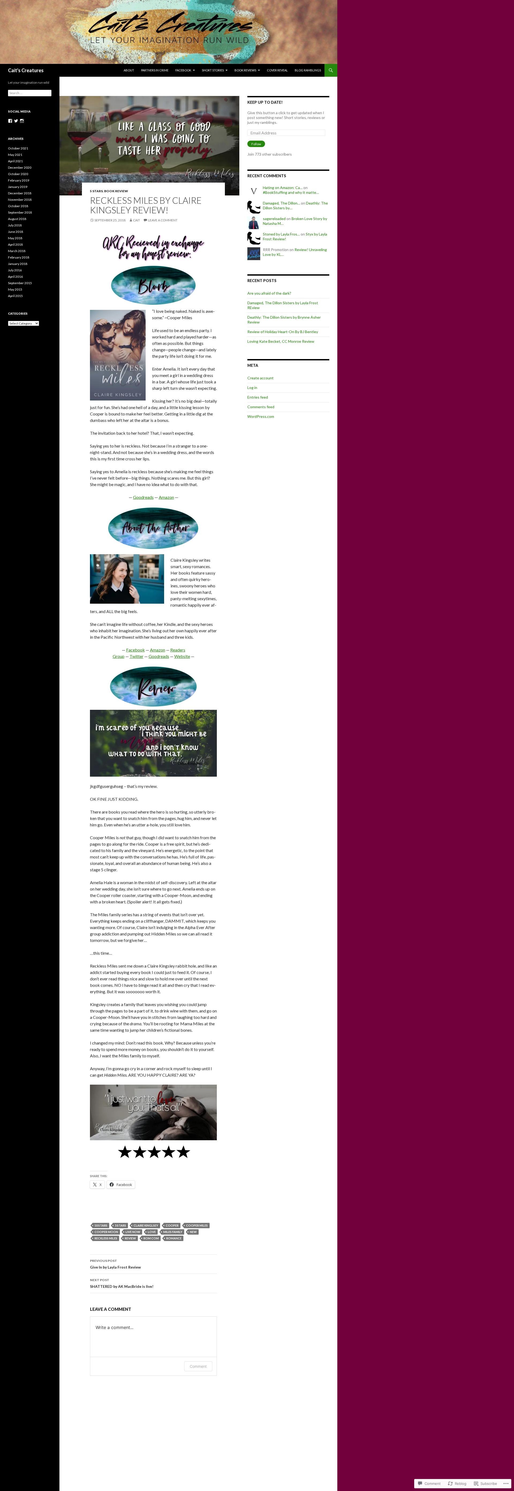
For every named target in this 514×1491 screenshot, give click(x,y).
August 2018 (17, 219)
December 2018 (19, 193)
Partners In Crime (154, 70)
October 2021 (18, 148)
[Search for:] (29, 93)
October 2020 (18, 174)
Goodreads (143, 497)
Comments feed (260, 406)
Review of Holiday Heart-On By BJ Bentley (282, 331)
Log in (252, 387)
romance (174, 1238)
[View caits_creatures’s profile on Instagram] (22, 121)
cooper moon (106, 1232)
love (152, 1232)
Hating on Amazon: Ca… (283, 187)
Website (182, 656)
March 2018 (16, 251)
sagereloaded (274, 218)
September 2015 (20, 283)
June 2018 (15, 232)
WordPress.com (260, 416)
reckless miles (106, 1238)
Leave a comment (162, 220)
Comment (198, 1366)
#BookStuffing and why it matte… (291, 192)
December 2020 (19, 167)
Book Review (116, 191)
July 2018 (15, 225)
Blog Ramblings (308, 70)
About (129, 70)
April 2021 (15, 161)
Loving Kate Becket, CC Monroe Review (280, 341)
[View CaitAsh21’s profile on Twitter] (16, 121)
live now (133, 1232)
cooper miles (197, 1225)
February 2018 (18, 257)
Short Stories (213, 70)
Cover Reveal (277, 70)
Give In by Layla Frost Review (115, 1264)
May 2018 (15, 238)
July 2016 (15, 270)
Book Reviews (245, 70)
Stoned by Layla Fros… (281, 234)
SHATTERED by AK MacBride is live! (121, 1283)
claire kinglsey (146, 1225)
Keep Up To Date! (265, 102)
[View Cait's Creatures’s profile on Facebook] (10, 121)
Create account (260, 378)
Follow (256, 144)
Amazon (166, 497)
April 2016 (15, 277)
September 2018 (20, 212)
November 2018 (20, 200)
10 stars (101, 1225)
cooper (172, 1225)
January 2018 (17, 264)
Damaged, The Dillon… (281, 203)
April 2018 (15, 244)
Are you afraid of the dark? (269, 293)
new (193, 1232)
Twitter (136, 656)
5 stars (96, 191)
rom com (151, 1238)
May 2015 (15, 289)
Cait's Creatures (26, 70)
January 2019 (17, 187)
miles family (172, 1232)
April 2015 (15, 296)
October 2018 (18, 206)
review (130, 1238)
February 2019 (18, 180)
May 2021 (15, 155)
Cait (136, 220)
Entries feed (257, 397)
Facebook (183, 70)
